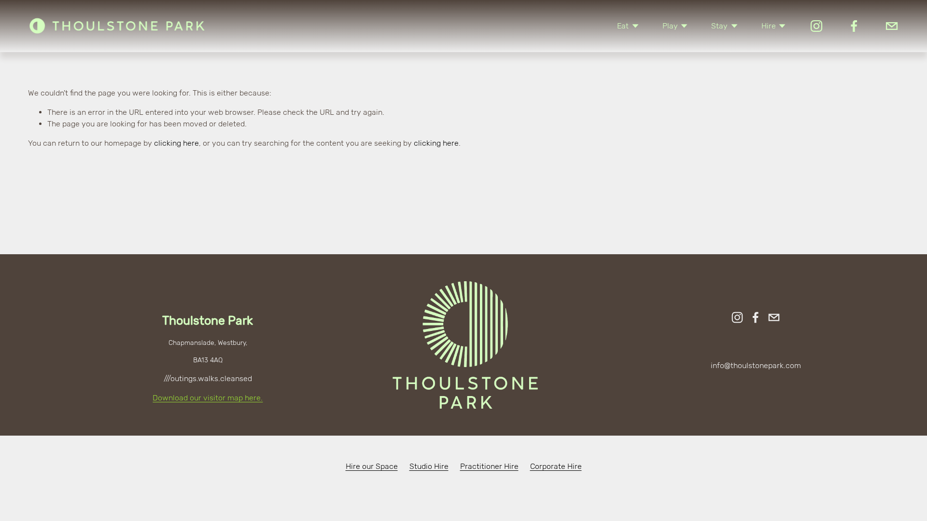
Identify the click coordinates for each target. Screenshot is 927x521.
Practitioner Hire (489, 466)
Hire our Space (372, 466)
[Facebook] (854, 26)
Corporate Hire (556, 466)
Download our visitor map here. (208, 397)
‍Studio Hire (429, 466)
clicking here (176, 143)
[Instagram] (816, 26)
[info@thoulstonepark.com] (892, 26)
